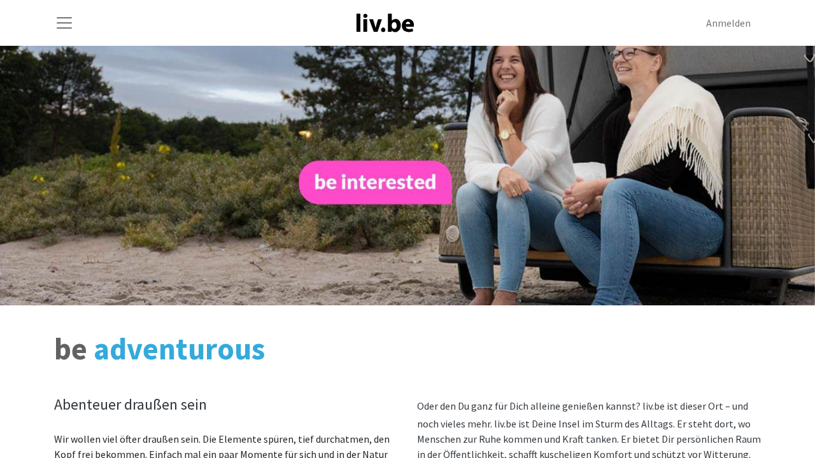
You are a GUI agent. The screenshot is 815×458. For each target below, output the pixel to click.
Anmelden (728, 23)
